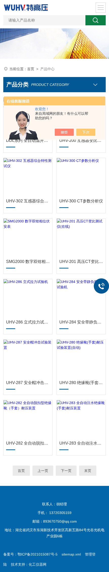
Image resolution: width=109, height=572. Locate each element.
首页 (30, 69)
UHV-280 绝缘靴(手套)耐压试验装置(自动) (81, 382)
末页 (87, 471)
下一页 (66, 471)
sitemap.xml (71, 554)
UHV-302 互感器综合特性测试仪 (28, 201)
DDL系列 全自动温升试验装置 (28, 140)
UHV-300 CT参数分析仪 (81, 201)
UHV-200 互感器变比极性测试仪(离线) (81, 140)
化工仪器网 (37, 564)
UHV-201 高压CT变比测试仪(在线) (81, 261)
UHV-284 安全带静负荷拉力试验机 (81, 322)
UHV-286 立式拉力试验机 (28, 322)
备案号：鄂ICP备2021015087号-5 (30, 554)
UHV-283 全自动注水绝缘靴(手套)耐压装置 (81, 443)
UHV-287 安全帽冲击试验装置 (28, 382)
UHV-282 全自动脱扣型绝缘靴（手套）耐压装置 (28, 443)
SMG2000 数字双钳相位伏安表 (28, 261)
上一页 (43, 471)
